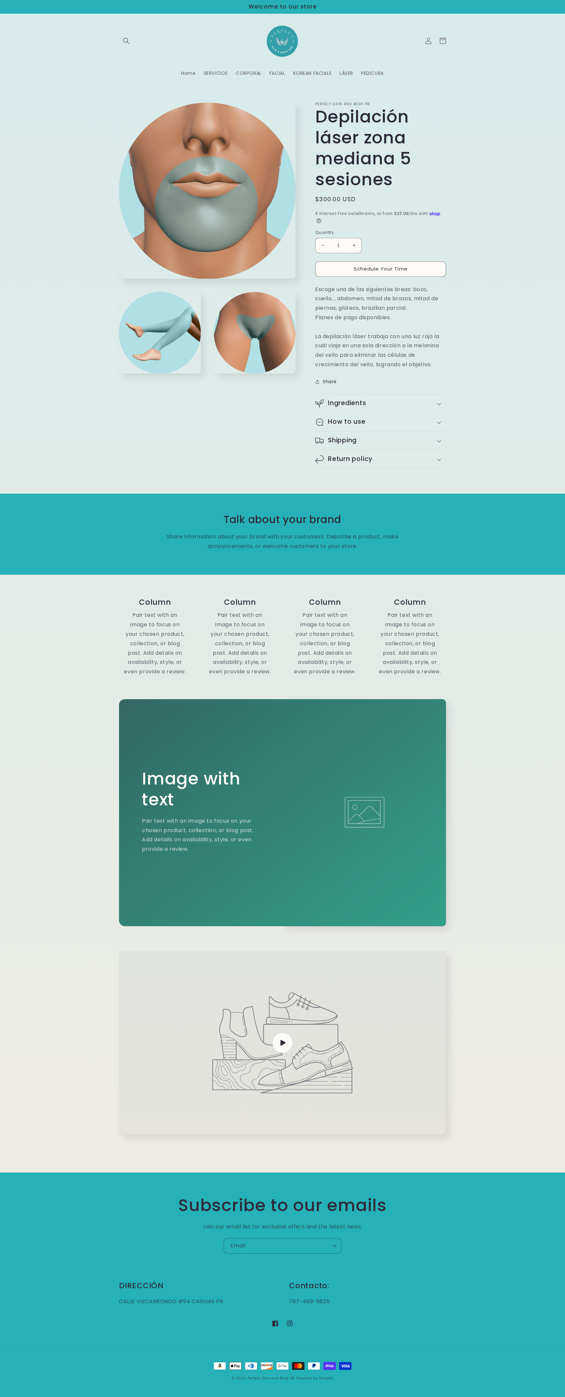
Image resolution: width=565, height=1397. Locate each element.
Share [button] (330, 381)
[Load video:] (282, 1043)
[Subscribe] (334, 1246)
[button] (126, 41)
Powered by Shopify (315, 1378)
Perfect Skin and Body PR (271, 1378)
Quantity (324, 232)
